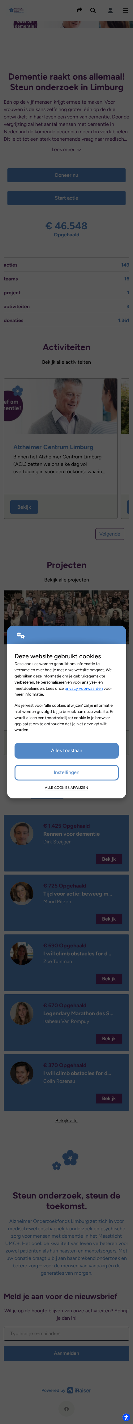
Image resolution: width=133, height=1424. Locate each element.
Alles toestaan (66, 750)
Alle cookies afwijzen (66, 787)
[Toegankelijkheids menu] (126, 1417)
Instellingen (66, 772)
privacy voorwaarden (84, 688)
